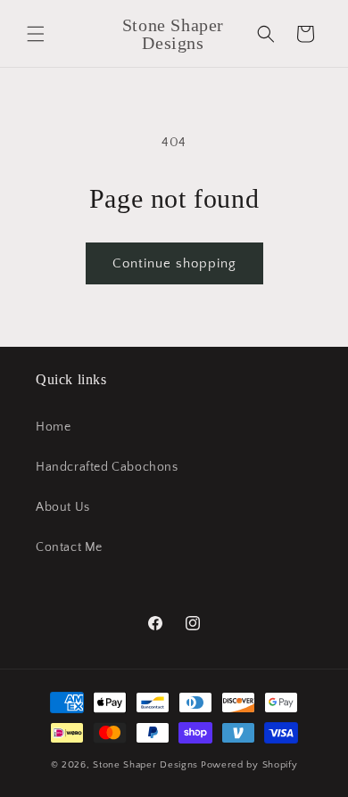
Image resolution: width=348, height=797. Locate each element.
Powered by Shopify (249, 765)
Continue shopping (174, 263)
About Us (63, 507)
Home (53, 427)
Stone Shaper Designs (145, 765)
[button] (35, 33)
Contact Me (69, 547)
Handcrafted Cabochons (107, 467)
